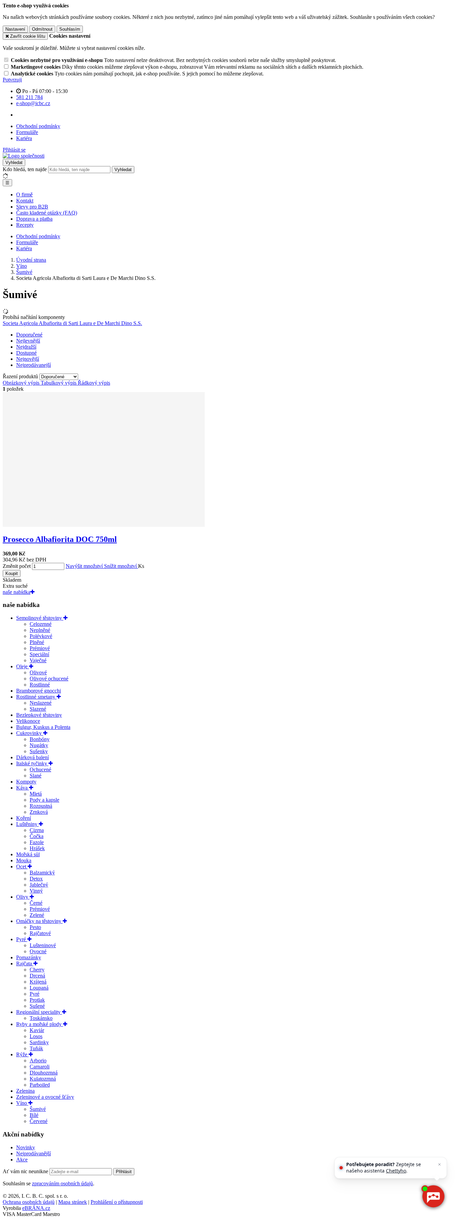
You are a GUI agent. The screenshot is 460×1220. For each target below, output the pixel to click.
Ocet (22, 866)
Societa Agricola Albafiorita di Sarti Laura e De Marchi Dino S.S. (72, 323)
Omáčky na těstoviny (39, 921)
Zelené (37, 915)
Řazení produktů (21, 376)
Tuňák (36, 1048)
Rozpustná (41, 806)
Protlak (37, 1000)
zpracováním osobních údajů (62, 1183)
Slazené (38, 709)
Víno (22, 1103)
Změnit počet (17, 566)
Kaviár (37, 1030)
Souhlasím (69, 29)
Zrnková (39, 812)
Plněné (37, 642)
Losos (36, 1036)
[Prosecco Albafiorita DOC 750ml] (104, 525)
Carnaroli (40, 1066)
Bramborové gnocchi (38, 691)
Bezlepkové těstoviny (39, 715)
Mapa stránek (72, 1202)
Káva (22, 788)
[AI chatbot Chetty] (433, 1196)
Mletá (36, 794)
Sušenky (39, 751)
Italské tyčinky (32, 763)
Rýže (22, 1054)
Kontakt (24, 200)
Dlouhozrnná (44, 1072)
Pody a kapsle (44, 800)
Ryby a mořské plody (39, 1024)
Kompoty (26, 781)
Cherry (37, 969)
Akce (22, 1159)
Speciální (39, 654)
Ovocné (38, 951)
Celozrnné (41, 624)
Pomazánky (28, 957)
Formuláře (27, 132)
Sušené (37, 1006)
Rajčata (24, 963)
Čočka (36, 836)
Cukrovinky (29, 733)
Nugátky (39, 745)
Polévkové (41, 636)
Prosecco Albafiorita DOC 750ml (60, 539)
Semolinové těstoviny (39, 618)
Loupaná (39, 988)
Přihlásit (124, 1171)
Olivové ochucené (49, 678)
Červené (38, 1121)
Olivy (23, 897)
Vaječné (38, 660)
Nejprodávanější (33, 1153)
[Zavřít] (439, 1164)
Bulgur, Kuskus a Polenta (43, 727)
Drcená (37, 975)
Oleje (22, 666)
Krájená (38, 982)
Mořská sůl (28, 854)
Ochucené (40, 769)
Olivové (38, 672)
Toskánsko (41, 1018)
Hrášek (37, 848)
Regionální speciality (39, 1012)
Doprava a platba (34, 219)
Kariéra (24, 138)
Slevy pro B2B (32, 207)
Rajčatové (40, 933)
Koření (23, 818)
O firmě (24, 194)
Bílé (34, 1115)
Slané (35, 775)
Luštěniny (27, 824)
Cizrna (37, 830)
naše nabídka (16, 592)
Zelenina (25, 1091)
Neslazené (41, 703)
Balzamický (42, 872)
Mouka (23, 860)
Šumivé (38, 1109)
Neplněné (40, 630)
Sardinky (39, 1042)
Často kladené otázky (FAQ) (46, 213)
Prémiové (40, 648)
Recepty (25, 225)
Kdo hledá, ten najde (25, 169)
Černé (36, 903)
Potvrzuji (12, 80)
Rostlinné (40, 684)
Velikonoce (28, 721)
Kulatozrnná (43, 1079)
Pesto (35, 927)
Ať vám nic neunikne (26, 1171)
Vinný (36, 891)
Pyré (21, 939)
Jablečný (39, 885)
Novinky (25, 1147)
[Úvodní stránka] (23, 156)
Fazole (37, 842)
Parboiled (40, 1085)
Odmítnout (42, 29)
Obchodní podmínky (38, 126)
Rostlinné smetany (36, 697)
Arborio (38, 1060)
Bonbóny (40, 739)
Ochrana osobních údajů (29, 1202)
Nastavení (15, 29)
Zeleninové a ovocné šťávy (45, 1097)
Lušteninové (43, 945)
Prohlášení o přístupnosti (117, 1202)
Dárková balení (32, 757)
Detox (36, 878)
